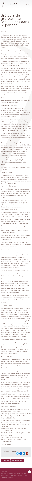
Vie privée (13, 475)
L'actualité (13, 451)
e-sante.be (10, 444)
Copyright (3, 471)
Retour (6, 460)
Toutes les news (17, 460)
